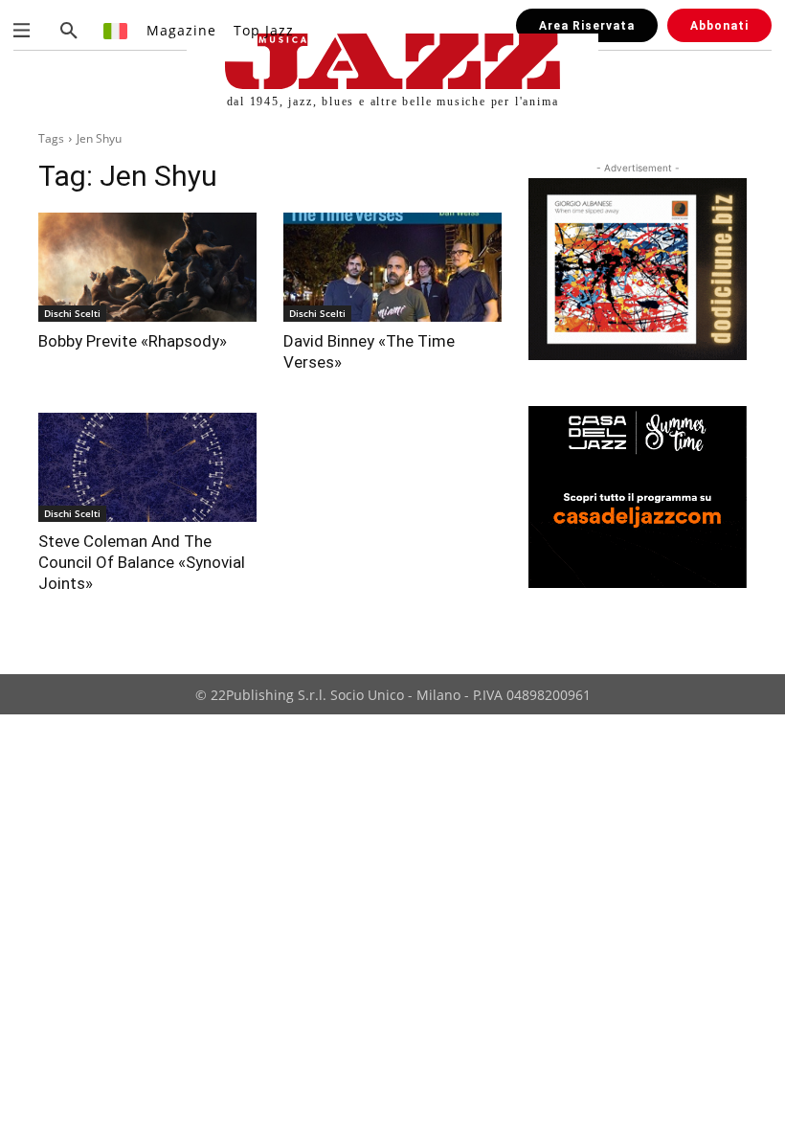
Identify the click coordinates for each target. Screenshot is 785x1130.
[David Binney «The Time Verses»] (392, 267)
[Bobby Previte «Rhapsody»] (147, 267)
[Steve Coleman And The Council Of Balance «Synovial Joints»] (147, 467)
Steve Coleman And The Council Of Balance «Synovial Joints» (141, 562)
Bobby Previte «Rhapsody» (132, 340)
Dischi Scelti (72, 313)
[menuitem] (116, 30)
